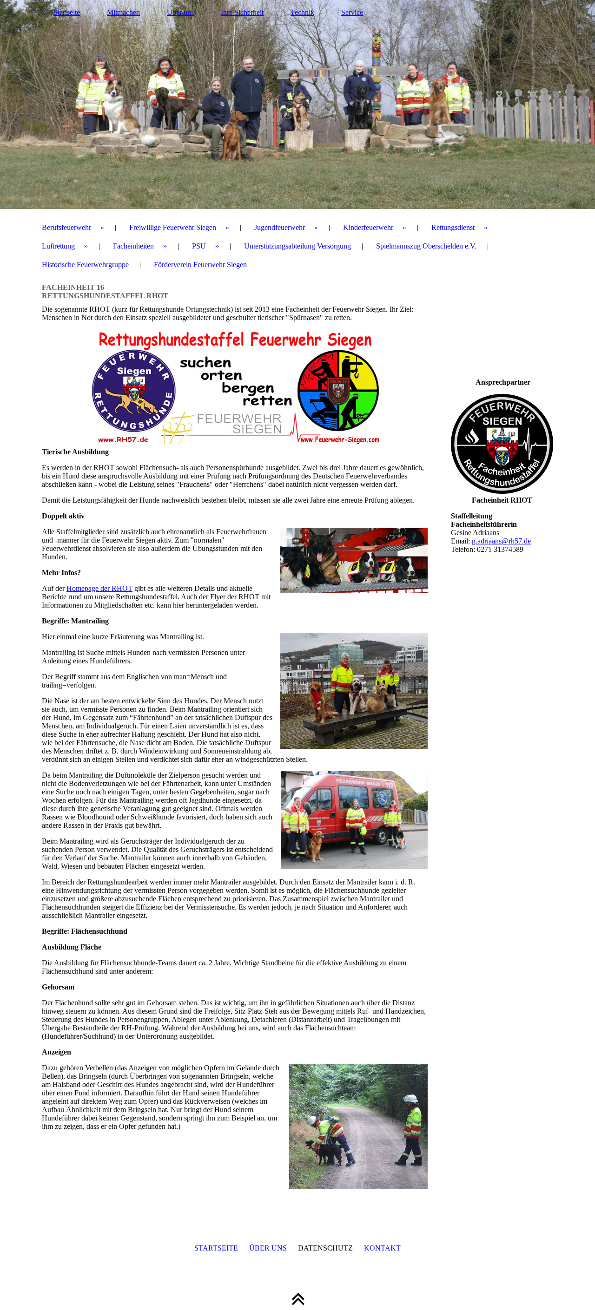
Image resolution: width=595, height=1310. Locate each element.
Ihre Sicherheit (242, 12)
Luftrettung (58, 246)
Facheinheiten (133, 246)
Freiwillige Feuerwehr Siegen (172, 227)
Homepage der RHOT (99, 588)
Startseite (66, 12)
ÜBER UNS (268, 1248)
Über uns (180, 12)
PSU (199, 246)
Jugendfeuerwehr (279, 227)
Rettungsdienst (453, 227)
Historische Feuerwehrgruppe (85, 265)
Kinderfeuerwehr (368, 227)
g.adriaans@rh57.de (501, 541)
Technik (302, 12)
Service (352, 12)
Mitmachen (123, 12)
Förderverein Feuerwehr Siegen (200, 265)
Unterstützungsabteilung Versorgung (297, 246)
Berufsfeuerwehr (66, 227)
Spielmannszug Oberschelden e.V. (426, 246)
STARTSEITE (216, 1248)
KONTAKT (382, 1248)
